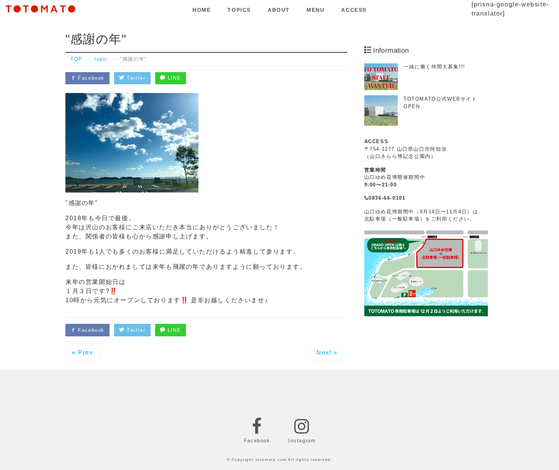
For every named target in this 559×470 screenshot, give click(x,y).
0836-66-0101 (386, 198)
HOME (201, 10)
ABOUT (279, 10)
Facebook (90, 78)
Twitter (135, 78)
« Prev (82, 352)
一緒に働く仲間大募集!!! (434, 66)
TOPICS (239, 10)
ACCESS (354, 10)
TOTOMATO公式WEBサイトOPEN (440, 102)
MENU (315, 10)
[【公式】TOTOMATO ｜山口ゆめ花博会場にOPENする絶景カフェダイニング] (40, 8)
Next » (327, 352)
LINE (173, 78)
